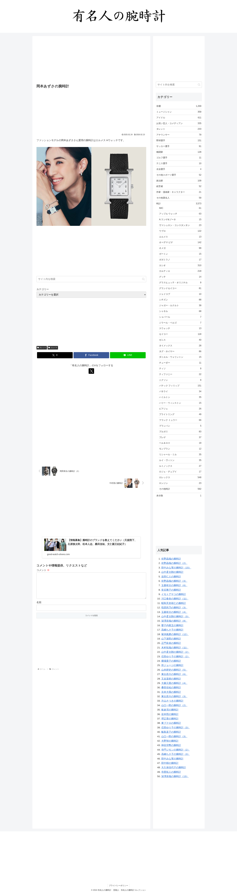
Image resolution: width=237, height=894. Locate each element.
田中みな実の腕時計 (172, 758)
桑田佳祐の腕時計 (171, 687)
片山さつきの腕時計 (172, 700)
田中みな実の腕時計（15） (176, 567)
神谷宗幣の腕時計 (171, 745)
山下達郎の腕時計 (171, 638)
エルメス (54, 348)
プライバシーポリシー (118, 885)
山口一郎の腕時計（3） (174, 736)
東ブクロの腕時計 (171, 723)
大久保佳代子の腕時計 (173, 767)
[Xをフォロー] (91, 371)
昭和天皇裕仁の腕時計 (173, 603)
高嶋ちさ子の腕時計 (172, 629)
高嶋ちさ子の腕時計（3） (175, 754)
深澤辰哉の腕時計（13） (175, 776)
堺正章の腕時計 (170, 718)
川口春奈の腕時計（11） (174, 598)
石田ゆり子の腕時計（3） (175, 727)
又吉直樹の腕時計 (171, 678)
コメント (43, 570)
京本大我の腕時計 (171, 692)
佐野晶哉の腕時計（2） (174, 563)
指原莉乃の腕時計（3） (174, 607)
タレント (43, 348)
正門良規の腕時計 (171, 643)
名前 (38, 602)
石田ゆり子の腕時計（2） (175, 656)
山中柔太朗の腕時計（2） (175, 652)
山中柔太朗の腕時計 (172, 572)
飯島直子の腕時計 (171, 732)
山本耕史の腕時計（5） (174, 669)
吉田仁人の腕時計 (171, 576)
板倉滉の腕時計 (170, 709)
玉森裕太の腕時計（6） (174, 585)
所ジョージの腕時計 (172, 665)
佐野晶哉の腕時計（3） (174, 581)
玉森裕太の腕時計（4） (174, 612)
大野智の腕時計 (170, 740)
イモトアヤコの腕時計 (173, 594)
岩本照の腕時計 (170, 714)
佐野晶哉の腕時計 (171, 558)
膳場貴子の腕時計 (171, 661)
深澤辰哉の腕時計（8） (174, 620)
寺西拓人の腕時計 (171, 772)
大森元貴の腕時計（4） (174, 683)
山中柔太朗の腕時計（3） (175, 616)
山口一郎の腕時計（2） (174, 705)
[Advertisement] (91, 60)
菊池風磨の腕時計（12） (175, 634)
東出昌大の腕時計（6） (174, 674)
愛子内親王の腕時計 (172, 625)
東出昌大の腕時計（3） (174, 696)
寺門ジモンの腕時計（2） (175, 749)
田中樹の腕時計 (170, 763)
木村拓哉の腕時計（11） (174, 647)
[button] (143, 279)
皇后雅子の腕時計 (171, 590)
